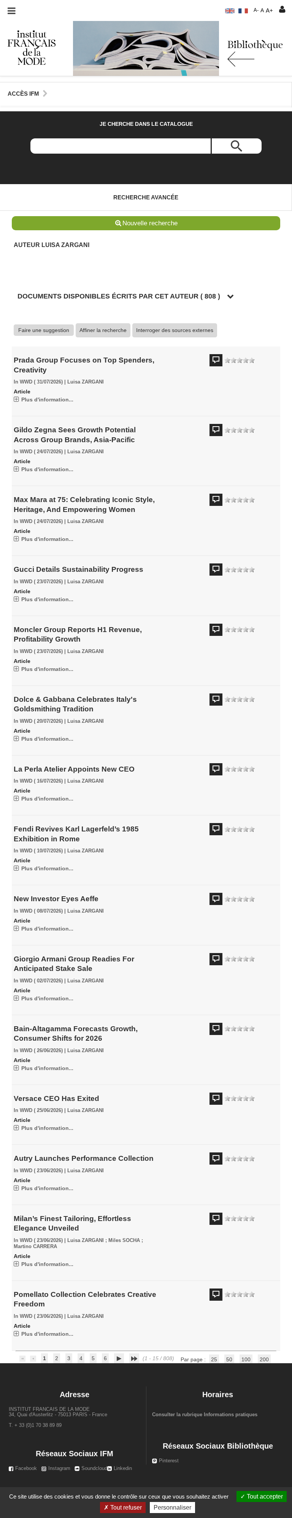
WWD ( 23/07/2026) (41, 581)
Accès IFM (23, 93)
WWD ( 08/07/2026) (41, 911)
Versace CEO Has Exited (56, 1098)
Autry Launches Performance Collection (84, 1158)
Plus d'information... (47, 399)
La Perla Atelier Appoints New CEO (74, 769)
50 (229, 1359)
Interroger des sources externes (174, 330)
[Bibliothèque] (28, 47)
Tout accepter (264, 1496)
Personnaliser (172, 1507)
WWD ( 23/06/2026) (41, 1170)
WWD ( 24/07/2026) (41, 451)
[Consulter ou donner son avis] (239, 360)
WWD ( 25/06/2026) (41, 1110)
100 (246, 1359)
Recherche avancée (145, 197)
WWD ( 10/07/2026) (41, 851)
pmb (149, 1366)
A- (256, 10)
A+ (269, 10)
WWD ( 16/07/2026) (41, 781)
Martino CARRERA (35, 1246)
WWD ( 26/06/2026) (41, 1050)
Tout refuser (125, 1507)
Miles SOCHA (124, 1240)
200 (264, 1359)
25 (214, 1359)
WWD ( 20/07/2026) (41, 721)
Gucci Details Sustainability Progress (78, 569)
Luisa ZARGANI (85, 382)
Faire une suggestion (43, 330)
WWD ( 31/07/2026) (41, 382)
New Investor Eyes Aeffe (56, 899)
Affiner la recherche (103, 330)
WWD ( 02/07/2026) (41, 981)
